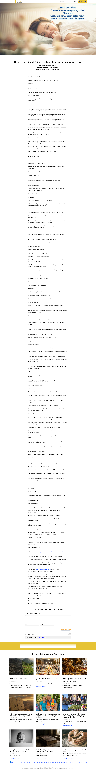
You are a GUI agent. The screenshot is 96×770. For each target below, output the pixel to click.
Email (41, 624)
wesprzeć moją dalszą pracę (43, 569)
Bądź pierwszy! (42, 637)
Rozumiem (72, 768)
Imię (26, 624)
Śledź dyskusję (70, 634)
